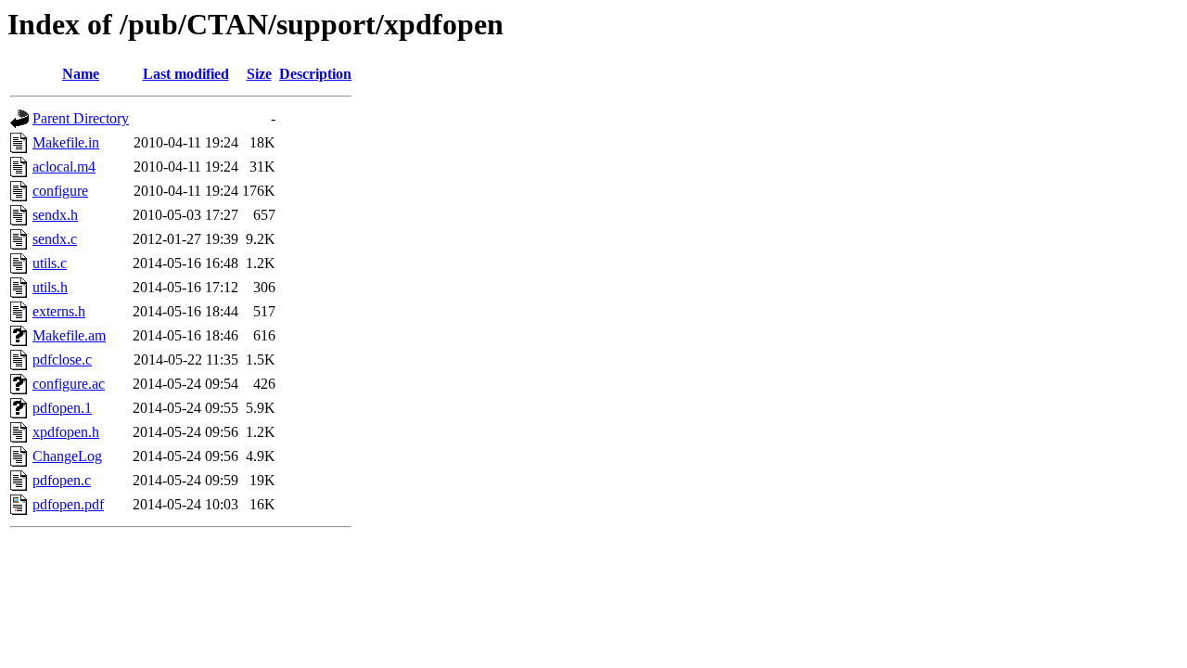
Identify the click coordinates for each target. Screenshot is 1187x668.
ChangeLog (67, 456)
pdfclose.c (62, 359)
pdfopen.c (61, 480)
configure (60, 191)
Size (259, 74)
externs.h (58, 311)
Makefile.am (69, 335)
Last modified (186, 74)
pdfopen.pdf (68, 504)
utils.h (50, 287)
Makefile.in (65, 142)
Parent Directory (80, 118)
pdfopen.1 (62, 408)
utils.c (49, 263)
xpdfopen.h (65, 432)
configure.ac (68, 384)
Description (315, 74)
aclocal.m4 (64, 166)
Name (80, 74)
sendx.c (54, 239)
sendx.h (55, 215)
